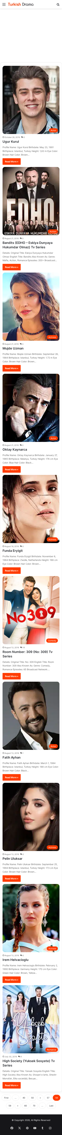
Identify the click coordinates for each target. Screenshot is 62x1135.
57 (48, 1097)
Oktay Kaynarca (15, 449)
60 (25, 1105)
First (6, 1097)
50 (32, 1097)
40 (24, 1097)
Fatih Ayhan (12, 757)
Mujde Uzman (13, 348)
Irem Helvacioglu (15, 960)
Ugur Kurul (11, 142)
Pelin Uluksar (12, 859)
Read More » (11, 161)
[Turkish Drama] (20, 4)
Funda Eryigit (13, 551)
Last (51, 1105)
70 (34, 1105)
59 (10, 1105)
